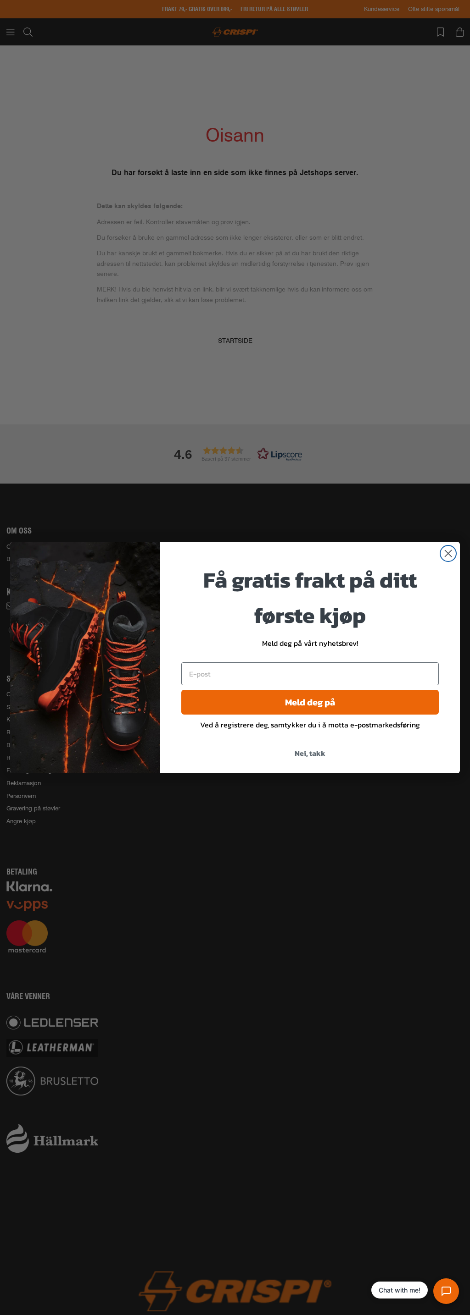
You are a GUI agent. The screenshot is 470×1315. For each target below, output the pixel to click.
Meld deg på (310, 702)
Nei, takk (310, 753)
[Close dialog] (448, 553)
